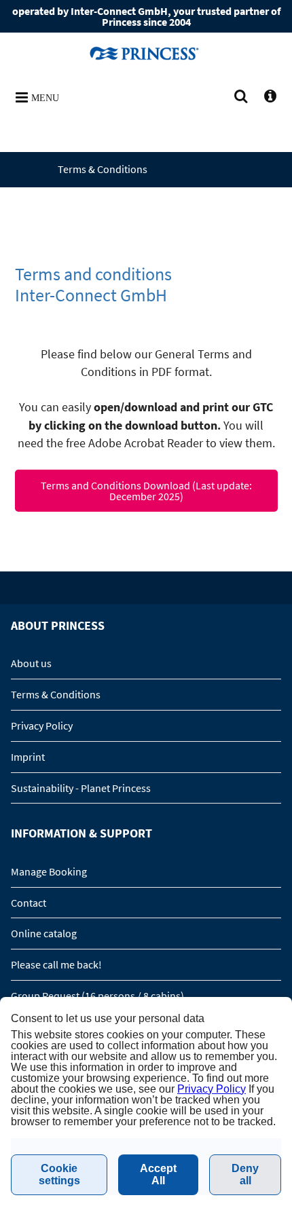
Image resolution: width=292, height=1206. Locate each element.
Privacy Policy (42, 725)
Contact (28, 902)
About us (31, 663)
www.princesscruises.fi (146, 53)
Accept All (158, 1174)
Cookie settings (59, 1174)
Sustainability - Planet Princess (81, 788)
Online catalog (44, 933)
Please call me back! (56, 964)
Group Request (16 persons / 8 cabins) (97, 995)
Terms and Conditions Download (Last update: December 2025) (146, 490)
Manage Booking (49, 871)
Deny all (245, 1174)
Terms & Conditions (56, 694)
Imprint (28, 757)
